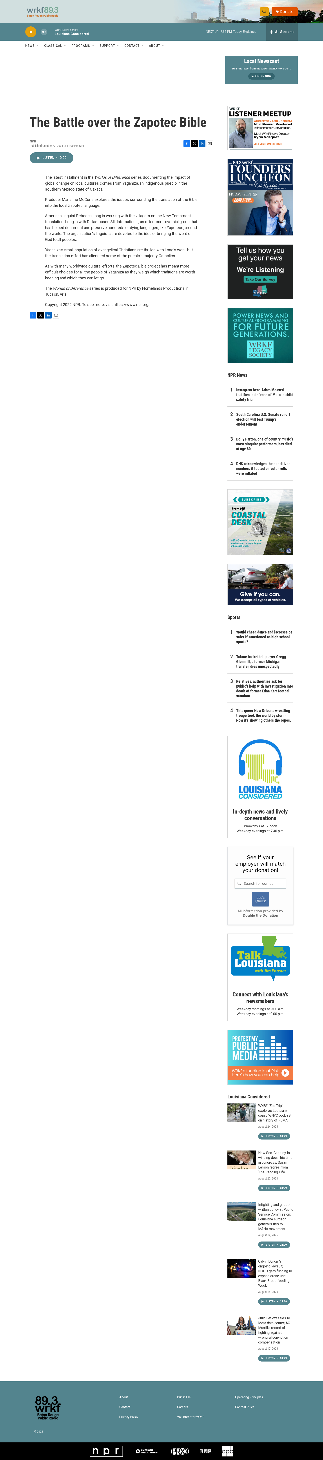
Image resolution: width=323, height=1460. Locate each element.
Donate (286, 11)
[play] (30, 32)
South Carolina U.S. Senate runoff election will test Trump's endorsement (263, 419)
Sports (233, 617)
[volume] (44, 32)
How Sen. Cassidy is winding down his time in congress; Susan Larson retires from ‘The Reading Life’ (275, 1162)
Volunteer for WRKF (190, 1417)
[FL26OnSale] (260, 197)
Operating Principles (249, 1397)
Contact (132, 45)
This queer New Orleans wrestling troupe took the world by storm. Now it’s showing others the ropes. (263, 715)
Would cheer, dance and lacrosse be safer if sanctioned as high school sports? (264, 637)
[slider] (51, 31)
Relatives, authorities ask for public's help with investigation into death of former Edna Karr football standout (264, 688)
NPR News (237, 375)
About (154, 45)
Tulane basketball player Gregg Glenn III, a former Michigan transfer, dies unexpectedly (261, 661)
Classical (53, 45)
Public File (184, 1397)
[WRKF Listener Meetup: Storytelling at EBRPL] (260, 128)
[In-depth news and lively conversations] (260, 769)
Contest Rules (244, 1407)
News (30, 45)
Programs (80, 45)
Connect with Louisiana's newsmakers (260, 997)
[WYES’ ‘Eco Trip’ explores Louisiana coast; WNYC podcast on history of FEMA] (241, 1112)
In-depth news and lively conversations (260, 814)
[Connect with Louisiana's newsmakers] (260, 959)
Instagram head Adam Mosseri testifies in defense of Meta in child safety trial (264, 395)
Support (107, 45)
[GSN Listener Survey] (260, 272)
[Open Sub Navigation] (38, 45)
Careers (182, 1407)
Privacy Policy (128, 1417)
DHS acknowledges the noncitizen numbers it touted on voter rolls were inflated (263, 468)
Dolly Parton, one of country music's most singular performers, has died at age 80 (264, 444)
